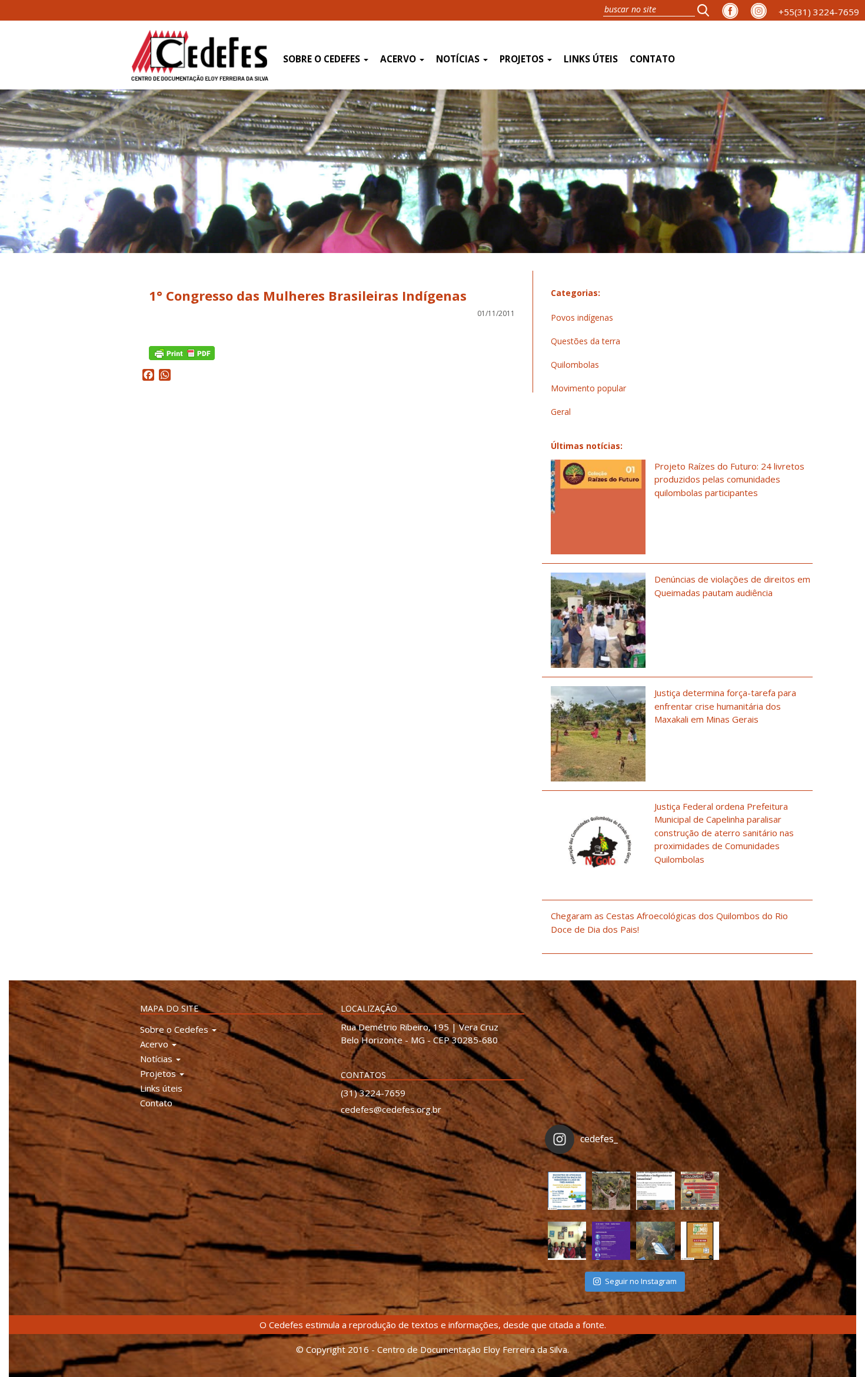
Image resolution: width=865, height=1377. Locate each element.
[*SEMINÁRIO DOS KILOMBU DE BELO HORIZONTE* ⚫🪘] (700, 1241)
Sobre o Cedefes (322, 59)
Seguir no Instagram (641, 1281)
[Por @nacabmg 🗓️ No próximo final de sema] (567, 1191)
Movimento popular (588, 388)
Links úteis (591, 59)
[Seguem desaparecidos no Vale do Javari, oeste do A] (655, 1191)
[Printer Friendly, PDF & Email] (182, 352)
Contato (652, 59)
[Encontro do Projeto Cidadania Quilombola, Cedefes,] (567, 1241)
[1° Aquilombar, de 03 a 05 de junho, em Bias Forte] (700, 1191)
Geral (561, 411)
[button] (706, 10)
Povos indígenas (582, 317)
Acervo (399, 59)
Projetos (523, 59)
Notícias (459, 59)
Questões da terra (585, 341)
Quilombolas (575, 364)
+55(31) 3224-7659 (818, 12)
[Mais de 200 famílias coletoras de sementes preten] (611, 1191)
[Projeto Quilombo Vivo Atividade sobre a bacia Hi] (655, 1241)
